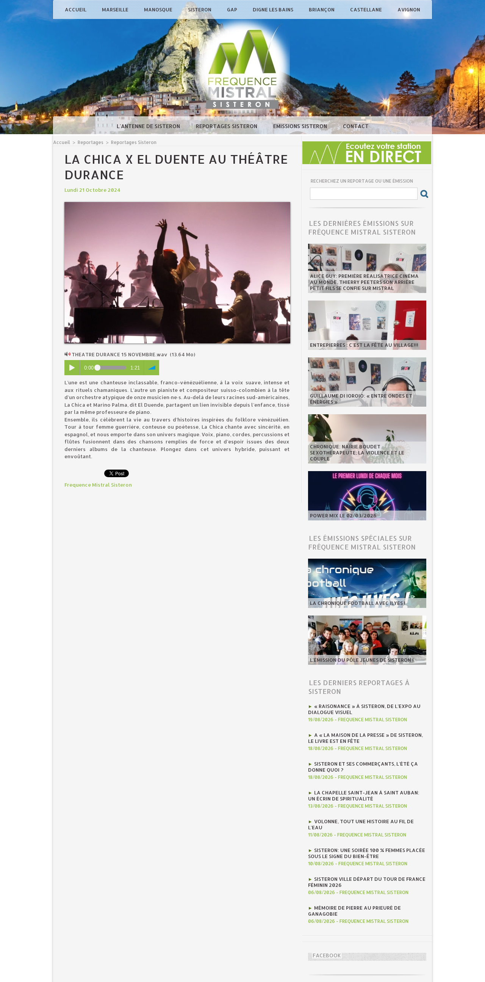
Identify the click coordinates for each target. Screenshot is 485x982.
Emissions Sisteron (301, 126)
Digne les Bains (273, 9)
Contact (356, 126)
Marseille (116, 9)
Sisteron (200, 9)
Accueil (76, 9)
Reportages (90, 142)
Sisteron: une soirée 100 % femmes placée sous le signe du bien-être (366, 853)
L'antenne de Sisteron (149, 126)
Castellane (366, 9)
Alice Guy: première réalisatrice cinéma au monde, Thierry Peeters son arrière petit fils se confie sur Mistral (364, 282)
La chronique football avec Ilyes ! (357, 603)
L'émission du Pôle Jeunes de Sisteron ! (362, 660)
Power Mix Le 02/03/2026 (343, 515)
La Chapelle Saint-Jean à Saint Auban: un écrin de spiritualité (363, 795)
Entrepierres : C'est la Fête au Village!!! (364, 345)
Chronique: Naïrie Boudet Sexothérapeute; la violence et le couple (357, 452)
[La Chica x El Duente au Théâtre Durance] (177, 204)
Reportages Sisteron (227, 126)
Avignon (408, 9)
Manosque (159, 9)
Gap (232, 9)
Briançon (322, 9)
